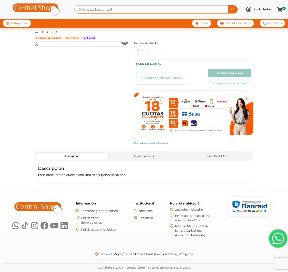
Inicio (37, 32)
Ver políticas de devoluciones (151, 143)
